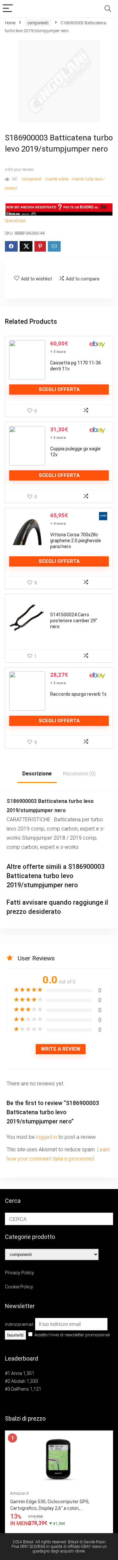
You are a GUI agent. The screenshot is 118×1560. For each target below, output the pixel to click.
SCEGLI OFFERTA (59, 389)
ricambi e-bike (57, 179)
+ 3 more (58, 352)
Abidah (18, 1381)
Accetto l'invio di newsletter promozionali (71, 1334)
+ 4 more (58, 524)
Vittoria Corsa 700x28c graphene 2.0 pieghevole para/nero (75, 540)
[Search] (108, 8)
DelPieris (20, 1389)
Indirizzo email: (20, 1324)
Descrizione (37, 773)
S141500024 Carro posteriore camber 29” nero (73, 620)
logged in (47, 1137)
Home (10, 22)
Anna (16, 1373)
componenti (38, 22)
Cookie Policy (19, 1286)
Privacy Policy (19, 1272)
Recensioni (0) (79, 773)
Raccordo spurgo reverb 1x (78, 694)
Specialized (15, 220)
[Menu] (8, 8)
